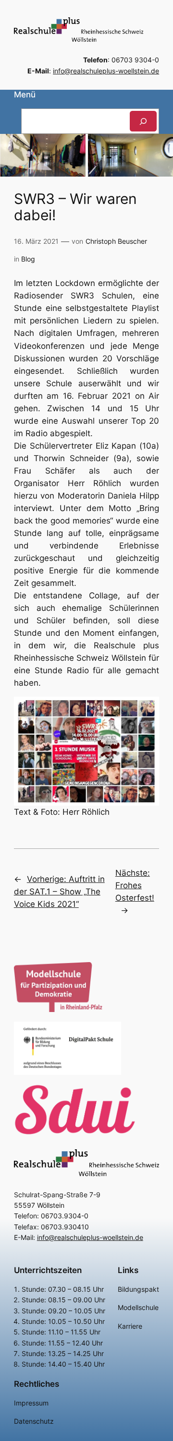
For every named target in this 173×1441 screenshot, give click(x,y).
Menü (25, 94)
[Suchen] (143, 121)
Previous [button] (12, 153)
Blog (28, 259)
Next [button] (161, 153)
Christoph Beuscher (116, 241)
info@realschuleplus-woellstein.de (106, 71)
